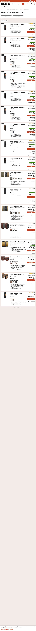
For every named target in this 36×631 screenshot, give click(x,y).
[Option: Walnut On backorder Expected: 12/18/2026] (14, 115)
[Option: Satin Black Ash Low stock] (19, 179)
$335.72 (33, 201)
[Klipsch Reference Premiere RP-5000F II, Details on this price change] (34, 127)
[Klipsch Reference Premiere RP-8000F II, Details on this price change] (34, 58)
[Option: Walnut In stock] (14, 81)
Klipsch (4, 9)
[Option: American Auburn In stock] (11, 230)
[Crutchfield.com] (5, 4)
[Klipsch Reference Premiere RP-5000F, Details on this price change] (34, 95)
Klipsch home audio (9, 9)
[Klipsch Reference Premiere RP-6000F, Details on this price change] (34, 26)
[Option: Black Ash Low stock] (14, 263)
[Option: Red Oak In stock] (16, 179)
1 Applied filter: (3, 18)
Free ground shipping (31, 25)
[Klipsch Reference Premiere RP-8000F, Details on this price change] (34, 41)
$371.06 (33, 135)
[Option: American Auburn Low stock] (11, 263)
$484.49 (33, 153)
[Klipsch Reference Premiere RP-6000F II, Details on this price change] (34, 110)
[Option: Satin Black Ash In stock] (14, 213)
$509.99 (33, 151)
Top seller (2, 23)
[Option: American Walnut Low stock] (14, 230)
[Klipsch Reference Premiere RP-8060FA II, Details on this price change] (34, 75)
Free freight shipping (31, 73)
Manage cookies (3, 629)
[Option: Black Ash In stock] (11, 300)
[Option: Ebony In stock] (11, 63)
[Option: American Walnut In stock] (11, 213)
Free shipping (5, 1)
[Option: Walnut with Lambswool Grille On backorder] (21, 179)
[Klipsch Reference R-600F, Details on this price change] (34, 191)
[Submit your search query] (23, 4)
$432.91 (33, 118)
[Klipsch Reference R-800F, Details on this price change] (34, 161)
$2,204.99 (33, 301)
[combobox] (18, 4)
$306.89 (33, 102)
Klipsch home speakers (16, 9)
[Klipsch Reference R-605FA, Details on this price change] (34, 143)
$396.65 (33, 48)
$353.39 (33, 199)
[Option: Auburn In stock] (14, 179)
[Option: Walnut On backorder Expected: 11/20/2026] (14, 63)
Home (1, 9)
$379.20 (33, 50)
